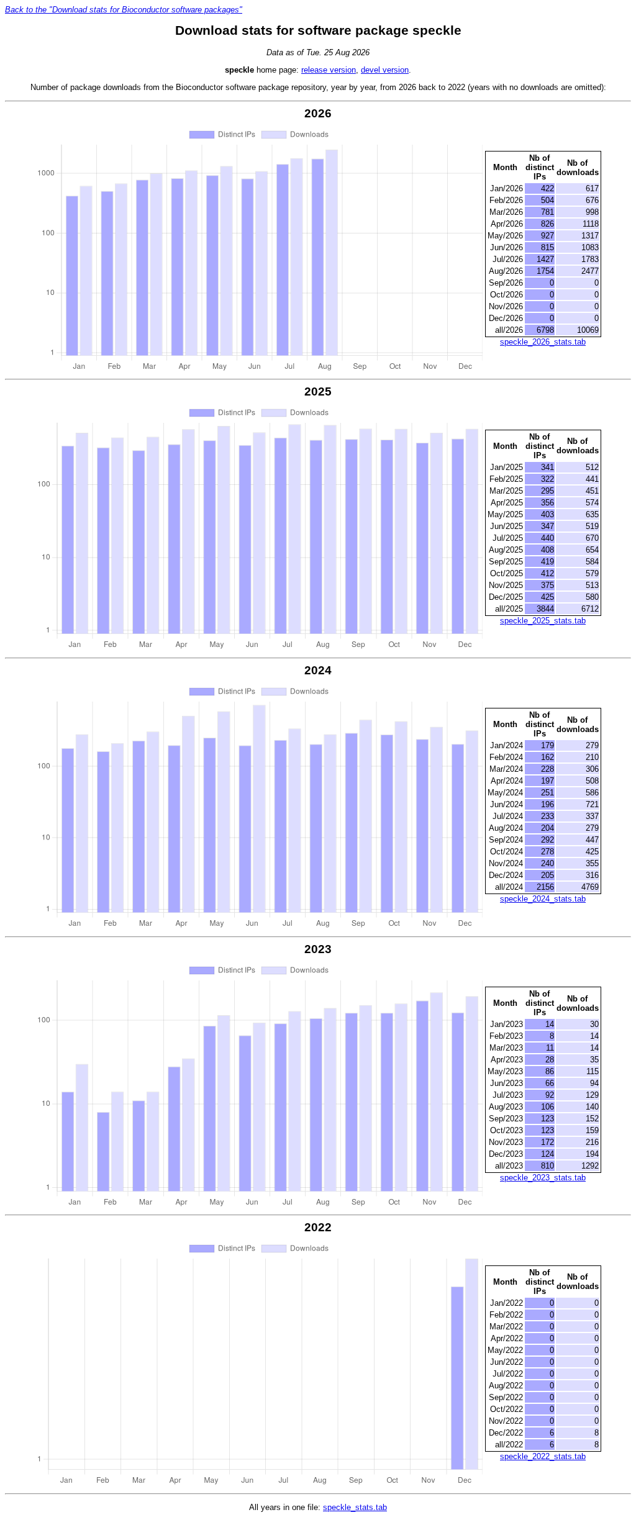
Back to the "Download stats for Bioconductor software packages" (123, 9)
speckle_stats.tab (355, 1507)
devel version (385, 70)
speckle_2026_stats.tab (543, 341)
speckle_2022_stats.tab (543, 1456)
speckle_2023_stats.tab (543, 1177)
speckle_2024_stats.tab (543, 898)
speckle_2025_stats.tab (543, 620)
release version (328, 70)
